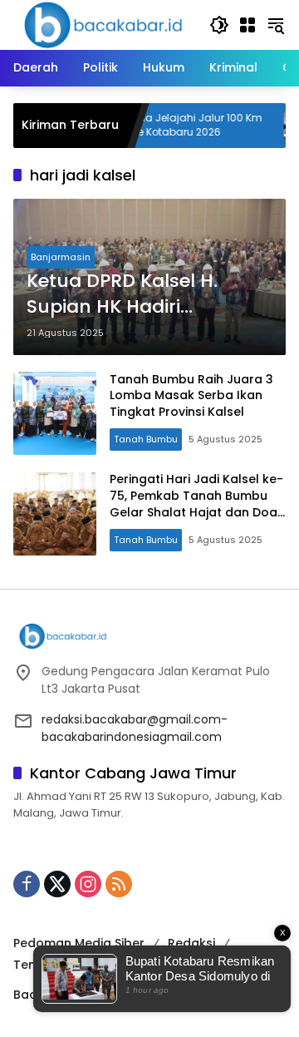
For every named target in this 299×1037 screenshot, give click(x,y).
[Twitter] (57, 884)
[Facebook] (26, 884)
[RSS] (118, 884)
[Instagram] (88, 884)
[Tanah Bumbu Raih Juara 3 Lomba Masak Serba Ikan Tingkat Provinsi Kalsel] (54, 413)
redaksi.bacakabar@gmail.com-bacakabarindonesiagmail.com (135, 728)
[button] (219, 25)
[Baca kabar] (103, 24)
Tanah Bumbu (146, 439)
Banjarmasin (61, 257)
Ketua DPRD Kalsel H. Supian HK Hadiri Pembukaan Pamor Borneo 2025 (122, 294)
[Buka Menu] (247, 25)
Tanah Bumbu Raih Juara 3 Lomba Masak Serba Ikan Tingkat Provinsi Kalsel (191, 395)
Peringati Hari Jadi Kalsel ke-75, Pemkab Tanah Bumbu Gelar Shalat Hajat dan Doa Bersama (196, 503)
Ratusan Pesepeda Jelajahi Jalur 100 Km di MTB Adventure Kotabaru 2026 (146, 125)
